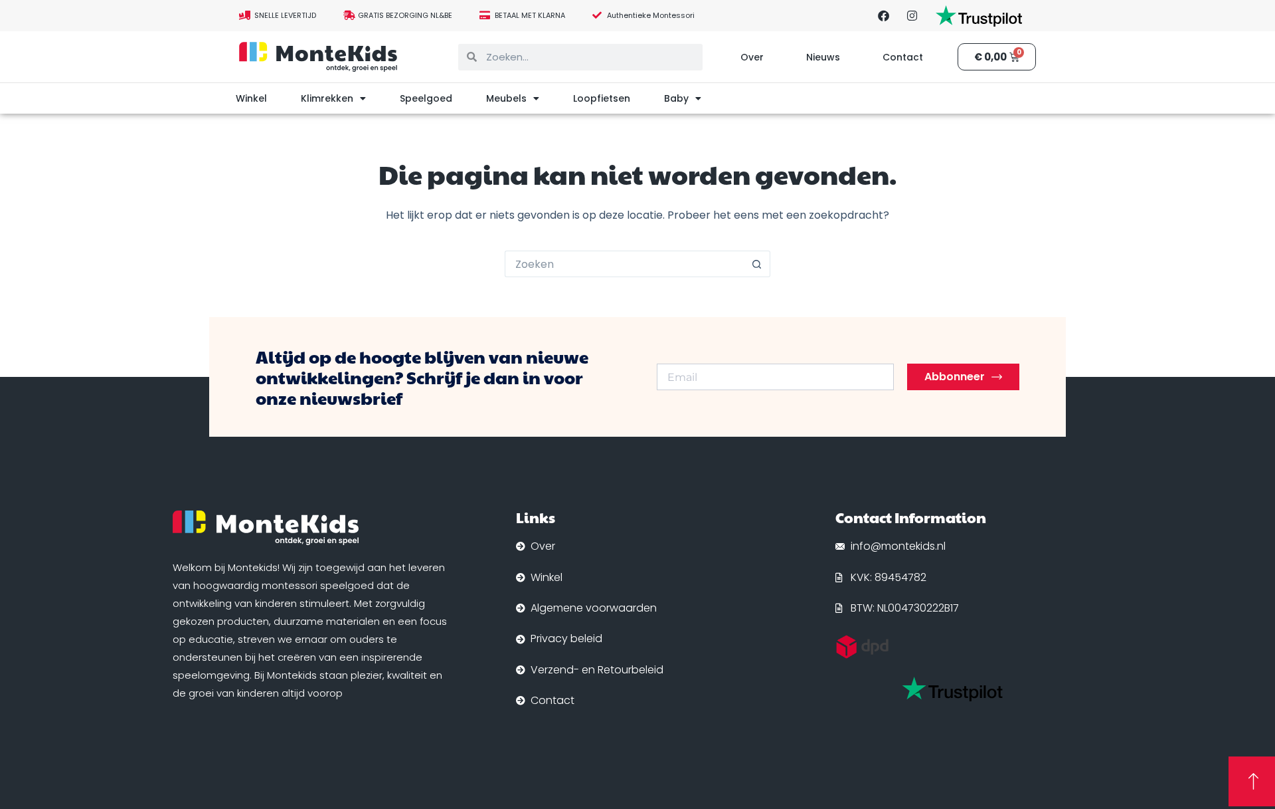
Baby (676, 98)
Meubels (506, 98)
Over (752, 57)
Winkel (251, 98)
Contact (903, 57)
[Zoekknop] (757, 264)
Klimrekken (327, 98)
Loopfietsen (601, 98)
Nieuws (823, 57)
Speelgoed (426, 98)
